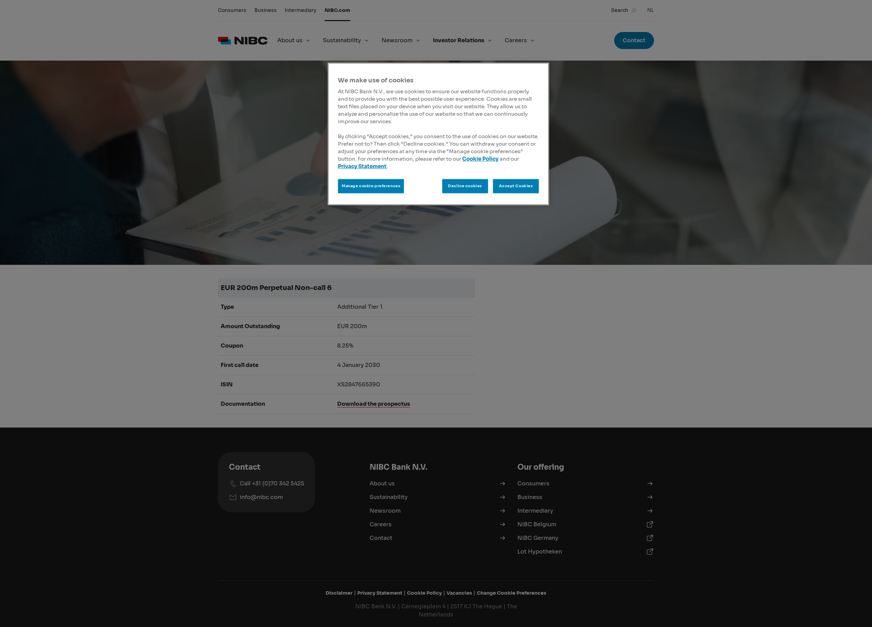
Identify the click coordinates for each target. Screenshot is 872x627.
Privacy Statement (362, 166)
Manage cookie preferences (371, 185)
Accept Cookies (516, 185)
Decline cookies (465, 185)
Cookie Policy (480, 159)
